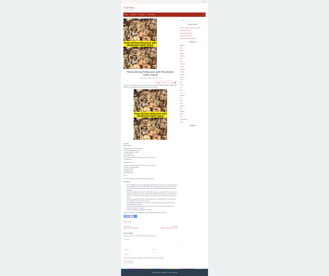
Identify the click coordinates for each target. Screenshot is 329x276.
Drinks (181, 85)
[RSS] (204, 2)
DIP (181, 82)
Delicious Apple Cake (185, 30)
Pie (181, 98)
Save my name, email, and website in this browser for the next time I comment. (144, 258)
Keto (181, 90)
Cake (181, 58)
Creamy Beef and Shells (186, 33)
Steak (181, 114)
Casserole (182, 64)
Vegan (181, 122)
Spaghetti (182, 111)
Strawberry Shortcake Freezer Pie (169, 227)
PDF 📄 (165, 82)
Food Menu (129, 7)
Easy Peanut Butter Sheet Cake (188, 38)
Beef (181, 48)
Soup (181, 109)
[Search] (203, 15)
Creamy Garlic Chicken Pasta (130, 227)
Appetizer (182, 45)
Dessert (182, 77)
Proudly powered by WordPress (159, 272)
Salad (181, 103)
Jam (181, 87)
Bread (181, 50)
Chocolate (182, 69)
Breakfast (182, 53)
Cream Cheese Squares (186, 36)
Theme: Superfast (172, 272)
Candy (181, 61)
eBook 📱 (173, 82)
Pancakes (182, 95)
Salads (181, 106)
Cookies (182, 72)
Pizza (181, 101)
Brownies (182, 56)
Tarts (181, 116)
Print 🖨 (158, 82)
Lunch (181, 93)
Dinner (130, 222)
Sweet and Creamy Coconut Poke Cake (190, 28)
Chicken (182, 66)
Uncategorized (183, 119)
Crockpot (182, 74)
